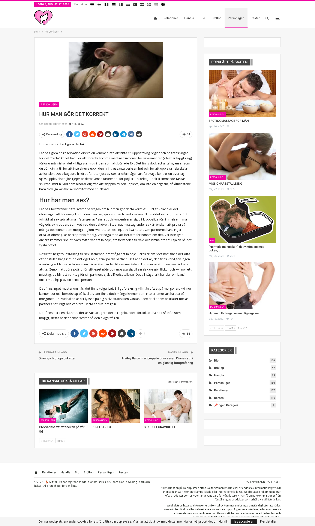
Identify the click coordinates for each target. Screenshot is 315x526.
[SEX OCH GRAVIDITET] (168, 406)
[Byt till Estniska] (92, 4)
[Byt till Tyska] (114, 4)
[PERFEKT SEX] (116, 406)
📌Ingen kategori (226, 405)
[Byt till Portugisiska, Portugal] (135, 4)
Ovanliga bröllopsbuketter (57, 358)
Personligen (236, 18)
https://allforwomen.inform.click (219, 488)
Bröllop (216, 18)
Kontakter (80, 4)
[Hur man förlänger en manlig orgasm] (242, 285)
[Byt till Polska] (128, 4)
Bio (203, 18)
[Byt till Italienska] (121, 4)
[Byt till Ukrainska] (156, 4)
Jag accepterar (244, 521)
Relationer (171, 18)
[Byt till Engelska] (163, 4)
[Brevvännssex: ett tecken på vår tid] (63, 406)
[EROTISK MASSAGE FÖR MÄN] (242, 93)
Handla (189, 18)
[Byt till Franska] (106, 4)
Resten (255, 18)
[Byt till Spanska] (142, 4)
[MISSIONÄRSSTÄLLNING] (242, 156)
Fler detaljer (268, 521)
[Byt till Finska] (99, 4)
